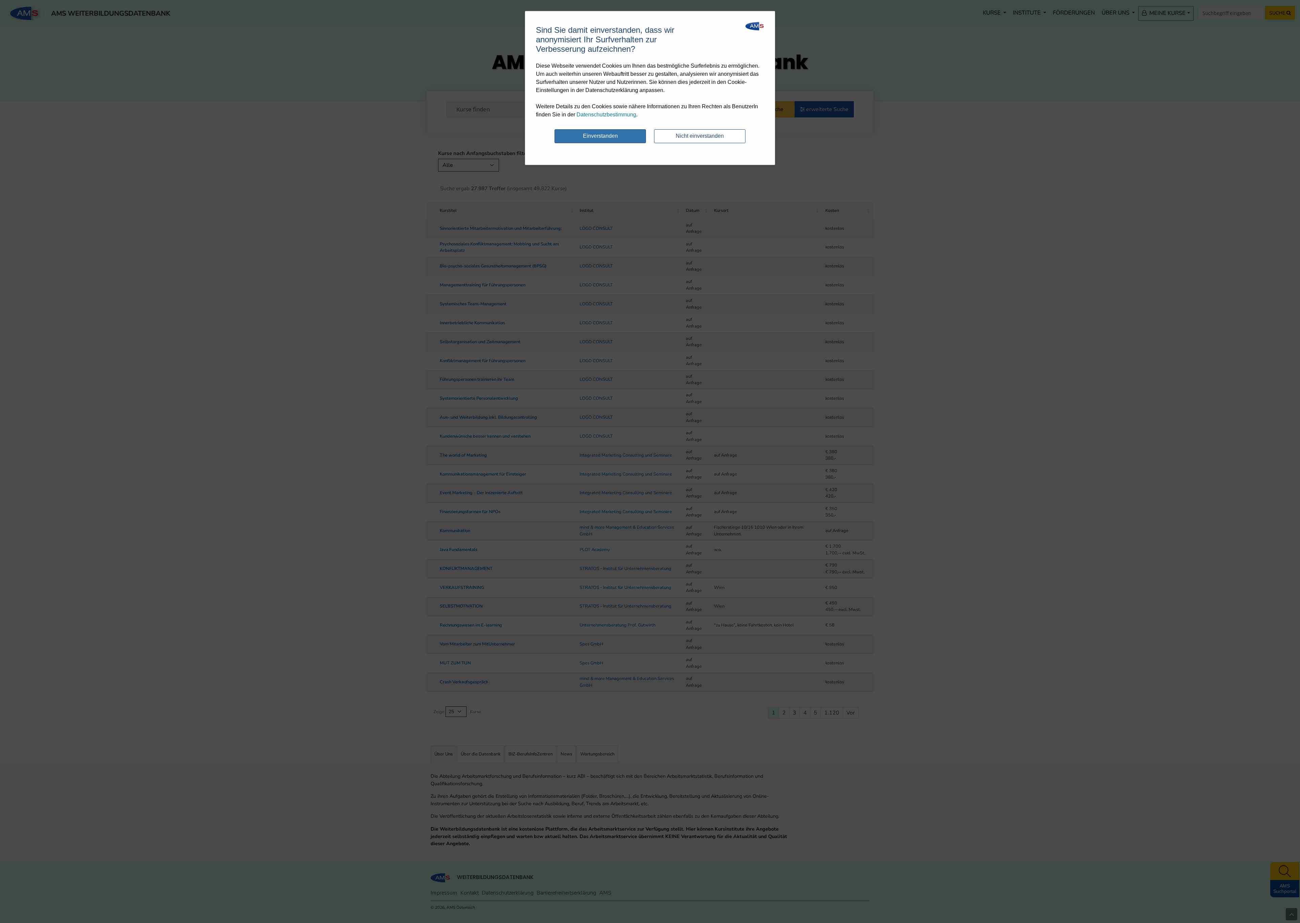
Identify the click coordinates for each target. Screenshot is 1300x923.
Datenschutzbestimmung (606, 114)
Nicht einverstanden (700, 136)
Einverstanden (600, 136)
